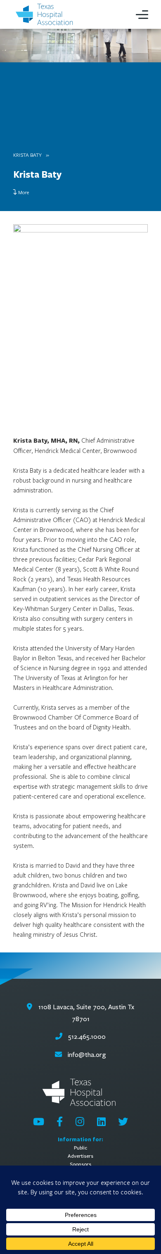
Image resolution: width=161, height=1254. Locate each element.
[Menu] (142, 14)
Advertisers (80, 1156)
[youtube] (38, 1121)
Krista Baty (27, 154)
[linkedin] (101, 1121)
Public (80, 1148)
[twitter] (123, 1121)
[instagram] (79, 1121)
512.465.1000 (86, 1036)
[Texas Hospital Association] (45, 14)
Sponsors (80, 1164)
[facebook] (59, 1121)
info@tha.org (87, 1055)
